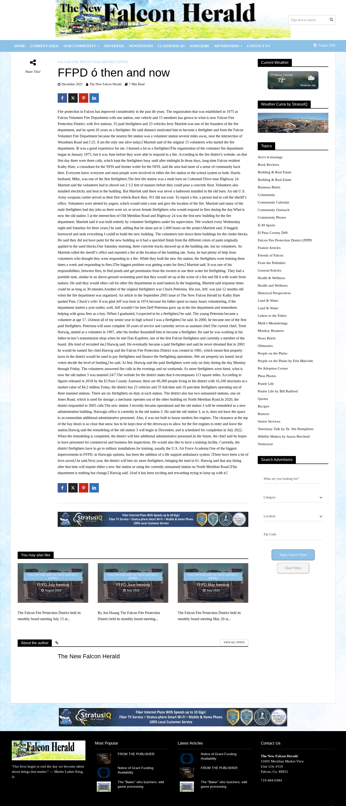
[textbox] (270, 497)
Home (19, 46)
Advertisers (226, 46)
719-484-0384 (271, 780)
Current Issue (44, 46)
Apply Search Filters (293, 555)
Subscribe (199, 46)
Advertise (114, 46)
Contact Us (258, 46)
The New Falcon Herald (105, 84)
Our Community (80, 46)
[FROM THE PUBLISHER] (104, 758)
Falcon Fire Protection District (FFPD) (93, 62)
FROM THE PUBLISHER (137, 754)
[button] (173, 717)
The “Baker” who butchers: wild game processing (141, 784)
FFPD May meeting (213, 585)
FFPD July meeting (53, 585)
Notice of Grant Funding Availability (135, 770)
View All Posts (234, 642)
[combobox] (293, 497)
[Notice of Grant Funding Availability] (104, 772)
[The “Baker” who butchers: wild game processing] (104, 786)
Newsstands (141, 46)
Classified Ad (171, 46)
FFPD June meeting (133, 585)
